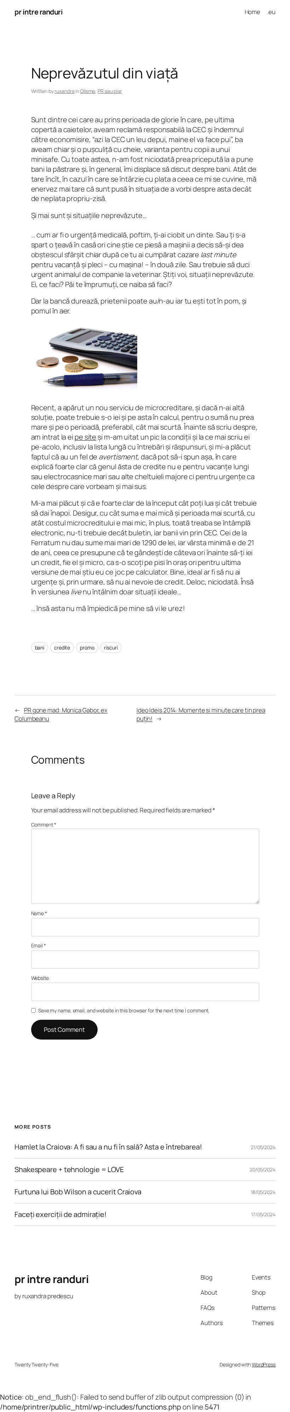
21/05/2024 (263, 1147)
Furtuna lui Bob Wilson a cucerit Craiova (77, 1192)
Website (40, 978)
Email (38, 945)
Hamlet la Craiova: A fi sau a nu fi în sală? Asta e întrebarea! (108, 1147)
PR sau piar (110, 91)
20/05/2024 (263, 1169)
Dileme (87, 91)
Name (39, 913)
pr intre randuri (38, 12)
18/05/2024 (263, 1192)
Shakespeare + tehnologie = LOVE (69, 1169)
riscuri (110, 647)
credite (62, 647)
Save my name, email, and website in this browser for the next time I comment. (123, 1010)
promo (87, 647)
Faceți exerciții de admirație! (60, 1214)
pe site (85, 437)
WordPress (264, 1364)
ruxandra (64, 91)
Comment (43, 824)
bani (40, 647)
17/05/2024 (263, 1214)
